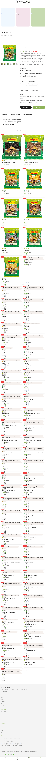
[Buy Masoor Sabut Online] (12, 238)
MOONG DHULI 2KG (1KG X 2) (30, 478)
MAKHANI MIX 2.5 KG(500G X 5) (8, 662)
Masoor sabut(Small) (28, 399)
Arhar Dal (4, 191)
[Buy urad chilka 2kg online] (12, 511)
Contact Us (3, 701)
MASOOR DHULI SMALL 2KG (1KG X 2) (32, 636)
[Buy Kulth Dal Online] (31, 360)
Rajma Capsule (27, 386)
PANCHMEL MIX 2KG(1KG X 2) (8, 612)
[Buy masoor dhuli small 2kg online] (34, 632)
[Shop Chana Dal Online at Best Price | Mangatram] (34, 179)
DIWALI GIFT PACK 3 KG (29, 662)
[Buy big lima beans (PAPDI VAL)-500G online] (12, 436)
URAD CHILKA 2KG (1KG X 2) (8, 515)
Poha (2, 730)
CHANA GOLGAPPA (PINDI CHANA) (32, 413)
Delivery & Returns (4, 711)
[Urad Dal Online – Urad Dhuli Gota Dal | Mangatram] (12, 396)
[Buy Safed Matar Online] (34, 371)
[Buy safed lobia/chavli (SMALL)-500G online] (12, 449)
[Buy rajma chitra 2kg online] (10, 547)
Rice (2, 728)
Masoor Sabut (5, 250)
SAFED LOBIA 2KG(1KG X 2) (8, 575)
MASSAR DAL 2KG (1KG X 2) (8, 622)
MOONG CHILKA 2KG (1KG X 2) (8, 490)
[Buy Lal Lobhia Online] (12, 474)
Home (2, 35)
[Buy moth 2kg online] (34, 558)
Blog (2, 703)
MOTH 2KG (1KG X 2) (28, 562)
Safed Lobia (4, 304)
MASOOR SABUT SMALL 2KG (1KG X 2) (10, 648)
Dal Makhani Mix (5, 363)
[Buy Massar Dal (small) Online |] (12, 409)
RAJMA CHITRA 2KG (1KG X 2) (8, 550)
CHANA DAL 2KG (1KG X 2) (30, 537)
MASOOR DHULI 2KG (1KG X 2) (30, 502)
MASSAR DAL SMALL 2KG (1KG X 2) (31, 650)
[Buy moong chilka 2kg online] (12, 486)
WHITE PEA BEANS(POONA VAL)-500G (32, 440)
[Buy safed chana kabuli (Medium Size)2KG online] (12, 558)
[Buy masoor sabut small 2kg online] (12, 644)
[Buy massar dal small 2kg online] (34, 645)
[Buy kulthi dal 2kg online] (34, 608)
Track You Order (4, 720)
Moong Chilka (27, 250)
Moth (3, 387)
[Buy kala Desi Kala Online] (34, 208)
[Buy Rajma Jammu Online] (12, 324)
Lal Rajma (4, 375)
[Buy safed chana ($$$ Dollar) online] (34, 288)
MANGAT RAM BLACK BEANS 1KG (9, 162)
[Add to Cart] (3, 166)
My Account (3, 718)
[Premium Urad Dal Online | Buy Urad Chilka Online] (34, 300)
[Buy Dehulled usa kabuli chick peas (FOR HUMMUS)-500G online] (34, 422)
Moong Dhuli (4, 279)
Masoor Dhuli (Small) (28, 352)
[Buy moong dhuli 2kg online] (34, 474)
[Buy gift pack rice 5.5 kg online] (12, 671)
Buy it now (38, 107)
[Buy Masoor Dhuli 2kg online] (34, 499)
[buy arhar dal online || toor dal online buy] (12, 179)
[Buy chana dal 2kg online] (33, 535)
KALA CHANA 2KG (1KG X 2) (8, 539)
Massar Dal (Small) (5, 413)
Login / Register (4, 705)
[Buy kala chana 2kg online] (12, 535)
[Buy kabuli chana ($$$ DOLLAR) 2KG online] (34, 584)
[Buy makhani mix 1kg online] (34, 620)
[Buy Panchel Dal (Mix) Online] (34, 258)
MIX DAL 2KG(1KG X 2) (6, 635)
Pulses (5, 35)
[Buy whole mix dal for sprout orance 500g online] (12, 461)
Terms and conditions (5, 713)
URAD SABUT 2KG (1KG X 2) (30, 515)
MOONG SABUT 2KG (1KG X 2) (30, 490)
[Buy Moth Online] (12, 383)
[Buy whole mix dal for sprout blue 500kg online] (34, 461)
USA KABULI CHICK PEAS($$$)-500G (10, 425)
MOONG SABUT (27, 326)
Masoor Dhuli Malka (6, 340)
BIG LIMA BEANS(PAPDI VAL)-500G (9, 440)
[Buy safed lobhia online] (12, 300)
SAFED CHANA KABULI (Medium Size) (10, 221)
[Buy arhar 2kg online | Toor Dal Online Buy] (34, 523)
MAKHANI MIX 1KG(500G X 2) (30, 624)
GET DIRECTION (4, 691)
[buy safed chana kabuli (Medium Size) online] (12, 208)
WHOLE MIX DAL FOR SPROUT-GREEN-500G (34, 452)
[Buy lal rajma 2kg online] (33, 547)
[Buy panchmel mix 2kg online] (12, 608)
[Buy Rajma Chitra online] (12, 288)
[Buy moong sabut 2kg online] (34, 486)
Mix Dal (3, 351)
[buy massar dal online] (34, 336)
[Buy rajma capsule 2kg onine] (10, 595)
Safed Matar (26, 375)
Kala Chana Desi (27, 221)
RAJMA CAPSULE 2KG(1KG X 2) (8, 598)
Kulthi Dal (26, 363)
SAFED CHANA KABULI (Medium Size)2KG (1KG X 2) (11, 563)
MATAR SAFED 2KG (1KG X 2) (30, 575)
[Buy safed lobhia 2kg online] (12, 571)
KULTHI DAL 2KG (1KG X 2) (30, 612)
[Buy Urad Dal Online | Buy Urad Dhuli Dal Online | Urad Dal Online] (12, 312)
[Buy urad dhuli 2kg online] (12, 523)
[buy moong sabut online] (32, 323)
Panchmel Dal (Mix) (28, 262)
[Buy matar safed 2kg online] (34, 571)
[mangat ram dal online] (19, 1)
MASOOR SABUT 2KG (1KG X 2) (8, 502)
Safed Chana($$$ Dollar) (29, 291)
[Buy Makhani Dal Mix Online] (11, 360)
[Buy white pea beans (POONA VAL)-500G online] (34, 436)
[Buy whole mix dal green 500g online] (34, 449)
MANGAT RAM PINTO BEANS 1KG (31, 162)
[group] (2, 64)
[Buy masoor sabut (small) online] (34, 395)
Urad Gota (4, 401)
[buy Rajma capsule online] (33, 383)
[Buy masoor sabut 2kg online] (12, 499)
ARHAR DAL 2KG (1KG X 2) (30, 527)
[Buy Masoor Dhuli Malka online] (12, 336)
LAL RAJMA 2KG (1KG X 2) (29, 550)
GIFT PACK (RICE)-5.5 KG (7, 676)
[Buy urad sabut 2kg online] (34, 511)
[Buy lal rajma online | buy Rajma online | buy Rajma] (12, 371)
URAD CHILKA (27, 304)
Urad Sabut (26, 316)
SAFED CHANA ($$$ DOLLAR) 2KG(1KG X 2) (33, 587)
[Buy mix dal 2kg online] (9, 632)
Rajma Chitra (4, 291)
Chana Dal (26, 191)
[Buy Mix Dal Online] (7, 348)
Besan (2, 732)
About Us (2, 699)
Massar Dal (26, 340)
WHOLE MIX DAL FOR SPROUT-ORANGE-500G (11, 465)
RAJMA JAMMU (5, 328)
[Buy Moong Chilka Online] (34, 238)
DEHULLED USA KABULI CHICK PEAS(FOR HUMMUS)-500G (33, 428)
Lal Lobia (4, 478)
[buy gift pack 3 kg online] (34, 658)
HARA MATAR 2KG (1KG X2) (8, 587)
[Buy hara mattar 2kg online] (12, 584)
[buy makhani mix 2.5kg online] (12, 658)
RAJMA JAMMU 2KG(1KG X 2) (30, 600)
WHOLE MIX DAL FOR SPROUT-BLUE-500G (33, 465)
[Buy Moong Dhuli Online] (12, 267)
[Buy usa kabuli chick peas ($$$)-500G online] (12, 421)
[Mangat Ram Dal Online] (12, 147)
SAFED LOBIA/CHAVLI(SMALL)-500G (10, 452)
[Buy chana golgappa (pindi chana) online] (34, 409)
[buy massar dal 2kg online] (10, 619)
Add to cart (26, 107)
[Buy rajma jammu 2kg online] (34, 596)
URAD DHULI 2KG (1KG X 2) (7, 527)
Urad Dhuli (4, 316)
